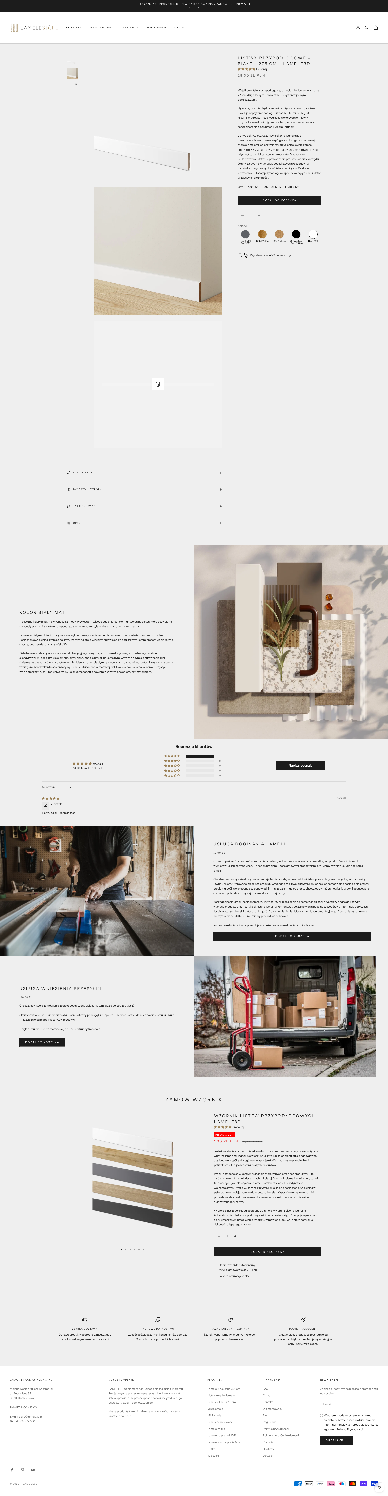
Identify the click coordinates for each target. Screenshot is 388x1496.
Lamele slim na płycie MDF (224, 1442)
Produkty (73, 27)
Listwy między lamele (221, 1395)
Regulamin (269, 1422)
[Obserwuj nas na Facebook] (12, 1470)
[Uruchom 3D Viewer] (158, 384)
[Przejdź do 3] (72, 88)
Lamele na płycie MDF (221, 1435)
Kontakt (180, 27)
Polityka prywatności (276, 1429)
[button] (247, 69)
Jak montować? (102, 27)
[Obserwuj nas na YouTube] (33, 1470)
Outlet (211, 1449)
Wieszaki (213, 1455)
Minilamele (214, 1415)
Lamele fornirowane (220, 1422)
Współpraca (156, 27)
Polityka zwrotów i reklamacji (281, 1435)
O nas (266, 1395)
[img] (50, 798)
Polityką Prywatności (349, 1429)
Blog (265, 1415)
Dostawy (268, 1449)
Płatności (268, 1442)
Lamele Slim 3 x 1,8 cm (221, 1402)
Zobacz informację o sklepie (236, 1276)
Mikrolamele (215, 1409)
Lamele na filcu (216, 1429)
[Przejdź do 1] (72, 59)
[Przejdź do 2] (72, 73)
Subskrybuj (336, 1440)
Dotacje (268, 1455)
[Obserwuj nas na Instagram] (22, 1470)
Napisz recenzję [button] (300, 765)
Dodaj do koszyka (279, 200)
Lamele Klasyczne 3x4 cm (223, 1389)
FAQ (265, 1389)
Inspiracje (130, 27)
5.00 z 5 (98, 763)
